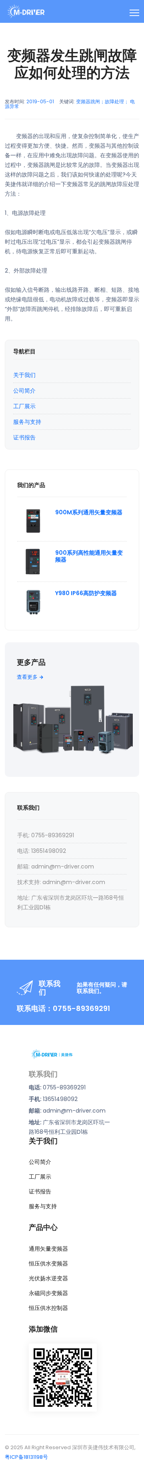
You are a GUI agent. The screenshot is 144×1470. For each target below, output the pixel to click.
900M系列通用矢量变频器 (88, 512)
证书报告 (24, 437)
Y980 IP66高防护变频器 (86, 593)
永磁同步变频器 (48, 1293)
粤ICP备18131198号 (26, 1457)
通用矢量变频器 (48, 1249)
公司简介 (24, 391)
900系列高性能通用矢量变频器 (89, 556)
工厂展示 (24, 406)
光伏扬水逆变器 (48, 1278)
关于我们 (24, 375)
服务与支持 (27, 422)
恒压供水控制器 (48, 1308)
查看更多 (27, 677)
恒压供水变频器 (48, 1263)
